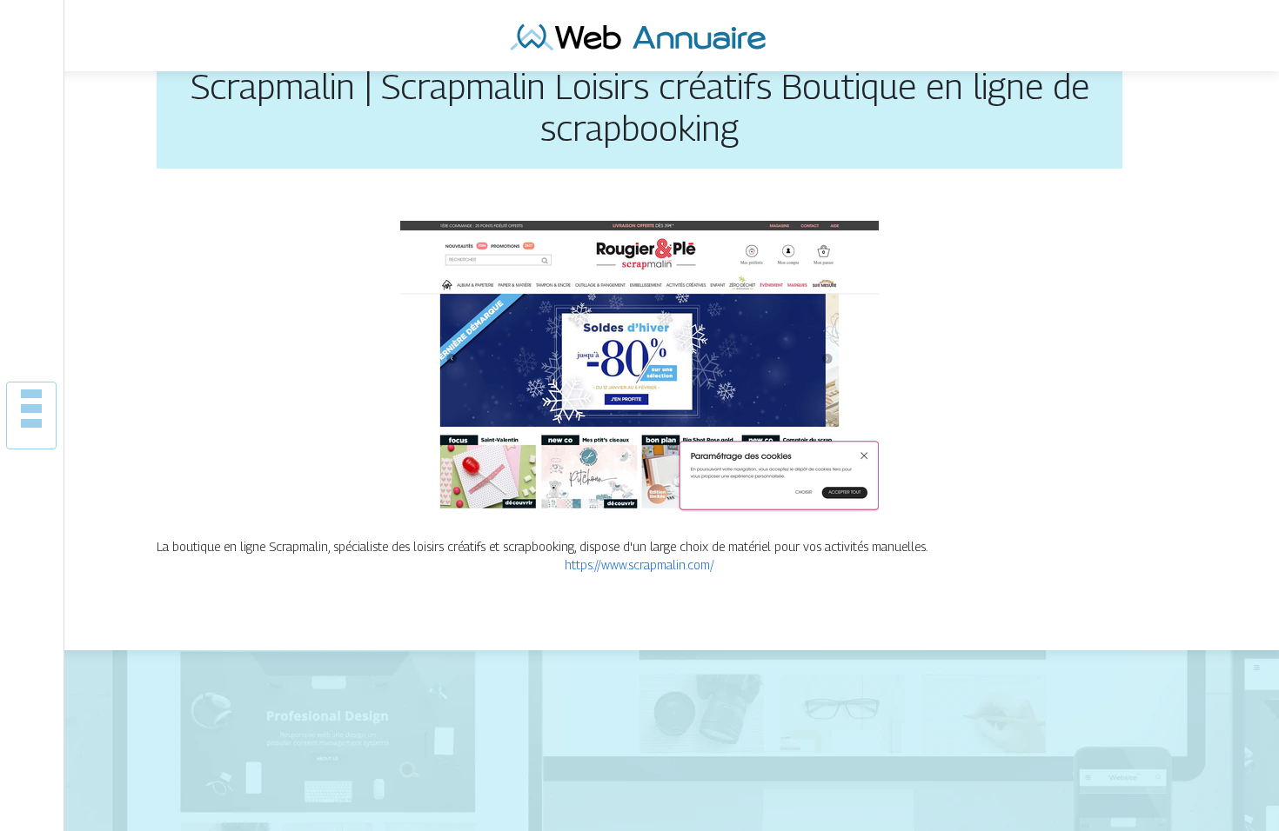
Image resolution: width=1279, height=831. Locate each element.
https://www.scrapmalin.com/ (639, 564)
